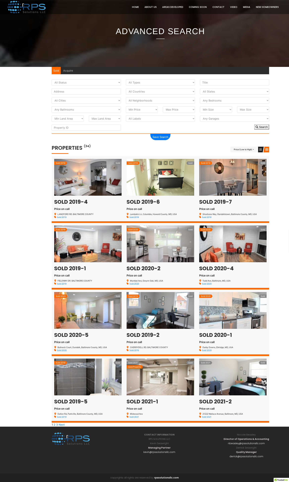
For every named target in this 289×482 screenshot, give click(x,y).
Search (263, 127)
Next (62, 424)
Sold (56, 70)
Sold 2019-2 (143, 335)
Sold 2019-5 (70, 401)
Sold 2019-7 (215, 202)
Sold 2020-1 (215, 335)
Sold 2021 (134, 417)
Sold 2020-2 (143, 268)
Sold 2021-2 (215, 401)
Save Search (160, 137)
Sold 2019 (61, 217)
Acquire (68, 70)
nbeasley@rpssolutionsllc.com (246, 443)
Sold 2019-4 (71, 202)
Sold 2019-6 (143, 202)
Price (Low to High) (243, 149)
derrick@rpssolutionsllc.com (246, 456)
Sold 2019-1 (70, 268)
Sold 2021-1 (142, 401)
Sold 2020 (134, 283)
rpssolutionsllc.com (166, 477)
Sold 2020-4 (216, 268)
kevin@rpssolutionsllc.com (159, 452)
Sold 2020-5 (71, 335)
